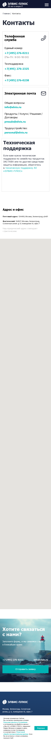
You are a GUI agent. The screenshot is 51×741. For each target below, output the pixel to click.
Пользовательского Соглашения (15, 722)
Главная (6, 13)
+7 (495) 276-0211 (12, 659)
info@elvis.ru (41, 659)
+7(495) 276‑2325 (16, 68)
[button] (25, 669)
